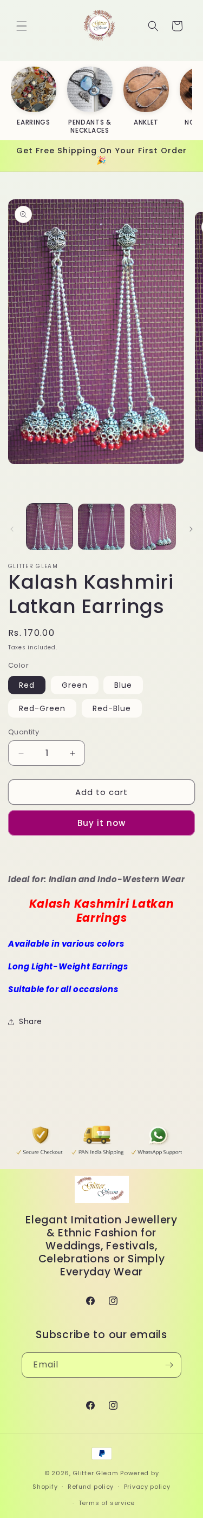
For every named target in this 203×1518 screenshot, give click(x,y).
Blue (123, 685)
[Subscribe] (169, 1365)
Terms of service (106, 1503)
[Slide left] (12, 529)
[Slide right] (191, 529)
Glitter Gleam (95, 1473)
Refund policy (91, 1486)
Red (27, 685)
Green (75, 685)
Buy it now (101, 823)
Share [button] (30, 1021)
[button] (22, 26)
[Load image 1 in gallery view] (50, 527)
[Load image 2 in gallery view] (101, 527)
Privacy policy (147, 1486)
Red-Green (42, 708)
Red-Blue (112, 708)
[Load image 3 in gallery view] (153, 527)
